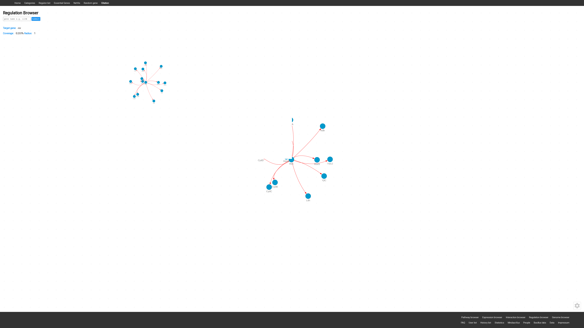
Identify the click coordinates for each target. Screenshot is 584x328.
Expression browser (492, 317)
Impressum (563, 322)
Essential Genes (62, 3)
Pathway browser (470, 317)
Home (18, 3)
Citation (105, 3)
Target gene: (9, 28)
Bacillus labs (540, 322)
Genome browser (560, 317)
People (526, 322)
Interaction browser (515, 317)
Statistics (499, 322)
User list (473, 322)
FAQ (463, 322)
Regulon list (44, 3)
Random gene (91, 3)
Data (552, 322)
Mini (514, 322)
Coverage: (8, 33)
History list (485, 322)
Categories (29, 3)
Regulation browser (538, 317)
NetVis (77, 3)
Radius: (28, 33)
